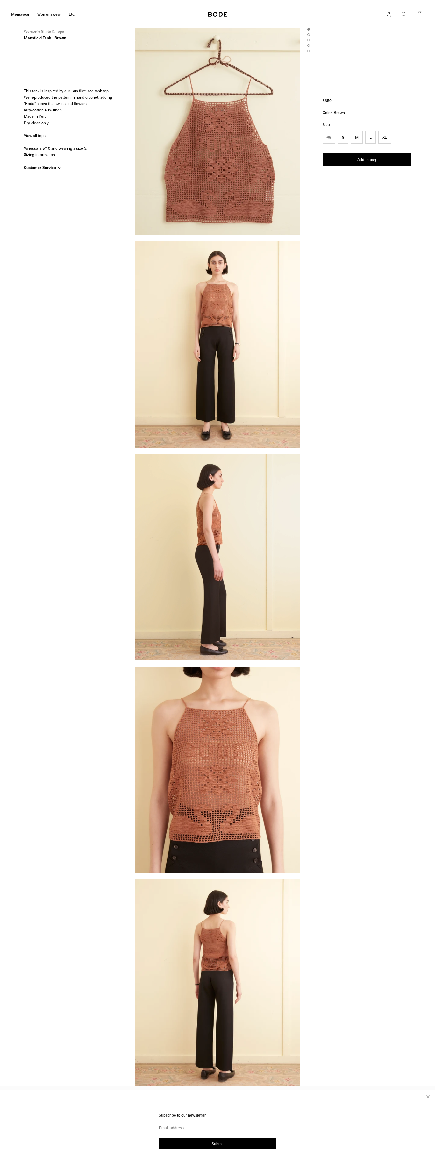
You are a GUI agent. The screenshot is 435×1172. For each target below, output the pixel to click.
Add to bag (366, 159)
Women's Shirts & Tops (44, 31)
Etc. (72, 14)
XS (329, 137)
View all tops (35, 135)
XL (384, 137)
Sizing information (39, 154)
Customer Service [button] (40, 167)
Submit (217, 1144)
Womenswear (49, 14)
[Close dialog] (428, 1096)
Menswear (20, 14)
